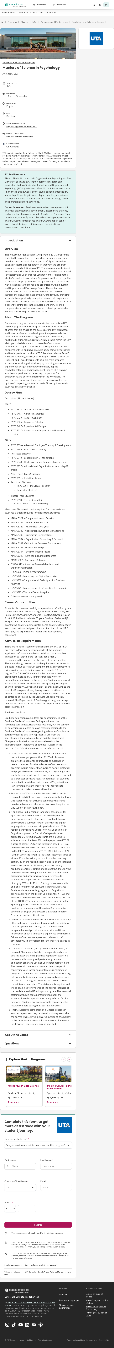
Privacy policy (91, 1340)
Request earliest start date (19, 136)
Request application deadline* (21, 126)
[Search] (93, 4)
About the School (28, 12)
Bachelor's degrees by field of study (96, 1307)
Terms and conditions (76, 1340)
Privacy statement (49, 1265)
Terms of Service (64, 1272)
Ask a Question (48, 12)
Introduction (8, 12)
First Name (11, 1160)
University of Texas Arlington (19, 62)
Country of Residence (16, 1181)
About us (63, 1294)
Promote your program (69, 1300)
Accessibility (104, 1340)
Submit (38, 1224)
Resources (61, 4)
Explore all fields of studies (94, 1295)
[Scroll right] (110, 22)
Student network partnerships (66, 1306)
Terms (35, 1265)
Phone (8, 1202)
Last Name (46, 1160)
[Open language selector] (99, 4)
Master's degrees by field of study (97, 1301)
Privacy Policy (49, 1272)
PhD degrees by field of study (96, 1314)
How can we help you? (16, 1139)
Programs (41, 4)
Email (44, 1181)
